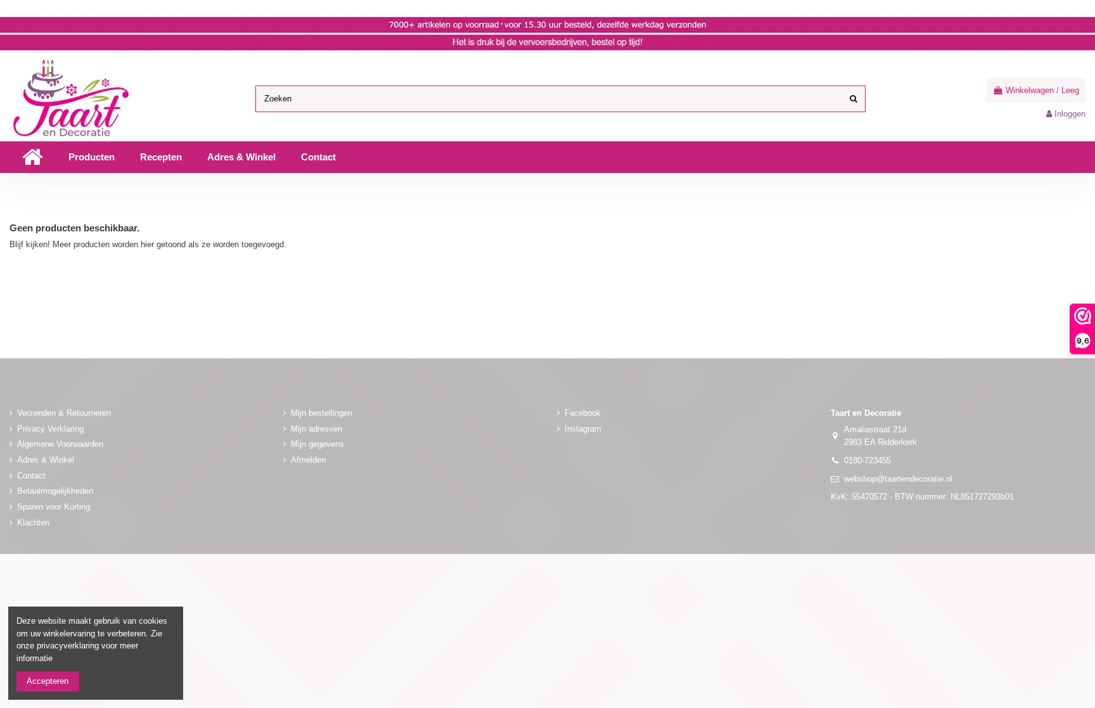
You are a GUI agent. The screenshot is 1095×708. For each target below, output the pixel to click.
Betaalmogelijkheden (55, 491)
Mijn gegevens (317, 444)
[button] (91, 157)
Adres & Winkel (45, 460)
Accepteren (47, 681)
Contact (31, 475)
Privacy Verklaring (50, 429)
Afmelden (308, 460)
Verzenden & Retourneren (64, 413)
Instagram (583, 429)
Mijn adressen (316, 429)
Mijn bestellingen (321, 413)
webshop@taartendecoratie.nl (898, 479)
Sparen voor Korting (53, 507)
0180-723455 (867, 460)
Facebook (583, 413)
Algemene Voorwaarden (60, 444)
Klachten (33, 522)
